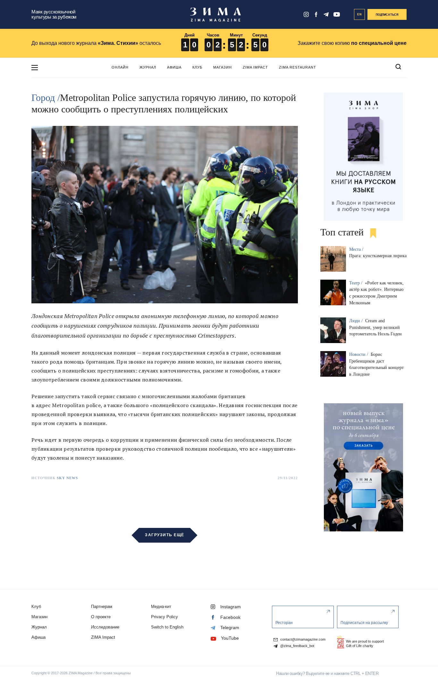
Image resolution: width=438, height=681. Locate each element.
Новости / (359, 354)
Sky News (67, 478)
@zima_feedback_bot (296, 646)
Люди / (356, 320)
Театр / (356, 283)
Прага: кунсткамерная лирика (378, 255)
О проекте (101, 616)
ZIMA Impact (255, 67)
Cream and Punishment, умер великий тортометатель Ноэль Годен (375, 327)
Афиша (174, 67)
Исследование (105, 627)
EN (359, 14)
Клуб (197, 67)
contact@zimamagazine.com (302, 639)
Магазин (222, 67)
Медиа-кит (161, 606)
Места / (357, 249)
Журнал (147, 67)
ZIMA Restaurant (297, 67)
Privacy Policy (164, 616)
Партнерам (101, 606)
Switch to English (167, 627)
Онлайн (120, 67)
